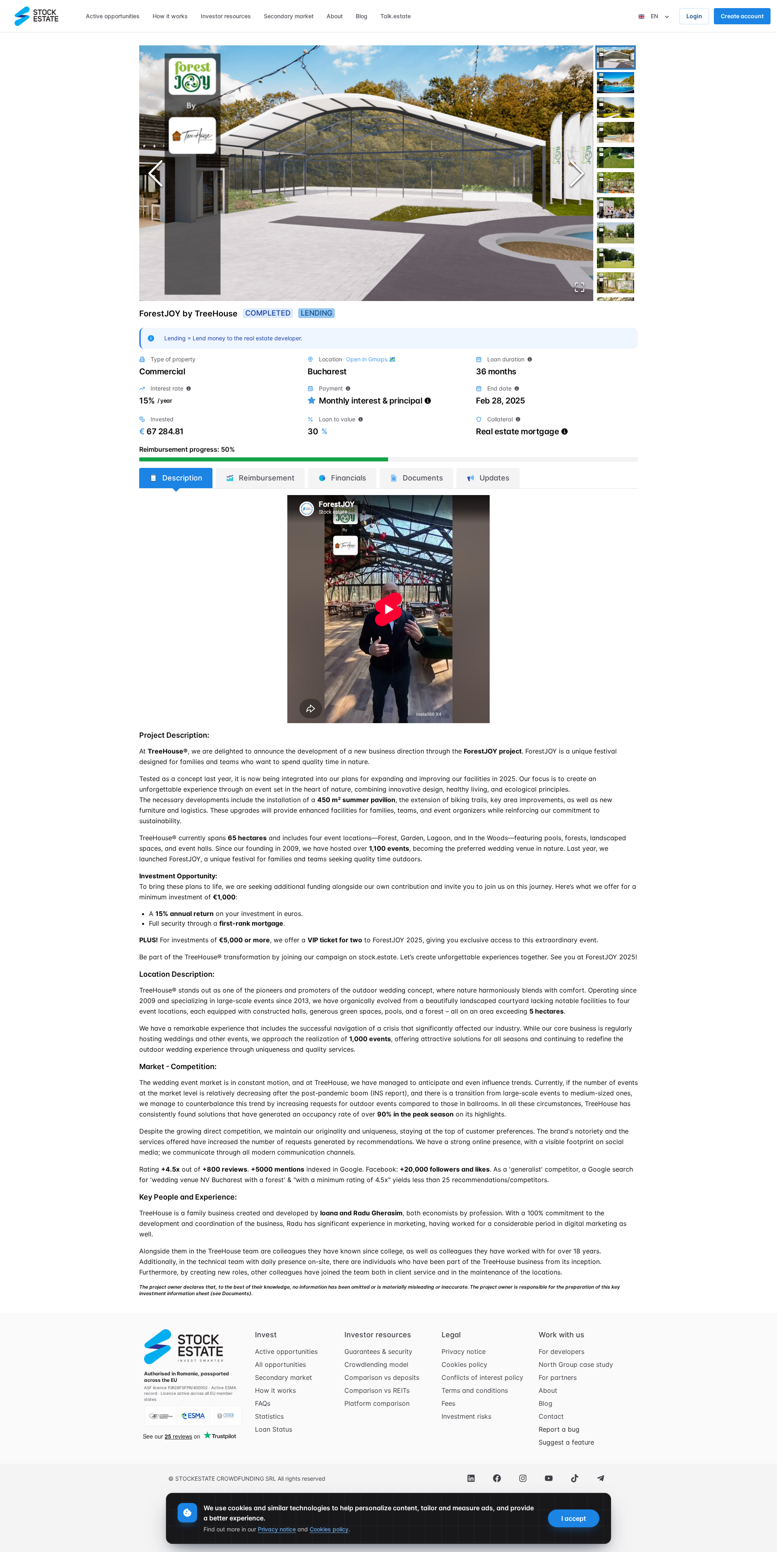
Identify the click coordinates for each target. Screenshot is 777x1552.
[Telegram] (600, 1478)
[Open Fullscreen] (579, 287)
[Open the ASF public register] (160, 1416)
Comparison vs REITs (377, 1390)
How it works (275, 1390)
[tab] (175, 478)
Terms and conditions (475, 1390)
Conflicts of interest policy (482, 1377)
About (548, 1390)
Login (694, 16)
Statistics (269, 1416)
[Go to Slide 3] (615, 108)
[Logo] (36, 16)
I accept (573, 1518)
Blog (545, 1403)
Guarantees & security (378, 1351)
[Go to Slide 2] (615, 82)
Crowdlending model (376, 1364)
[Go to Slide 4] (615, 132)
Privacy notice (464, 1351)
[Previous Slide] (155, 173)
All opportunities (280, 1364)
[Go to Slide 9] (615, 258)
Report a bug (559, 1429)
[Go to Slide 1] (615, 57)
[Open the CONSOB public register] (225, 1416)
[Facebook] (497, 1478)
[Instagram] (523, 1478)
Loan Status (273, 1429)
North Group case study (576, 1364)
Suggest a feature (566, 1442)
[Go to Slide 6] (615, 183)
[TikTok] (575, 1478)
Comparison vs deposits (381, 1377)
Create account (742, 16)
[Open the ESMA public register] (193, 1416)
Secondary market (283, 1377)
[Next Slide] (577, 173)
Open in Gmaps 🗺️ (371, 359)
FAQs (262, 1403)
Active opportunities (286, 1351)
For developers (561, 1351)
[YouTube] (549, 1478)
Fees (448, 1403)
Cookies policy (464, 1364)
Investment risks (466, 1416)
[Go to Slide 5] (615, 157)
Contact (551, 1416)
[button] (366, 173)
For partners (558, 1377)
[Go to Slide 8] (615, 233)
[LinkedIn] (471, 1478)
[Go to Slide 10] (615, 283)
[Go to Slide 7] (615, 208)
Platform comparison (377, 1403)
